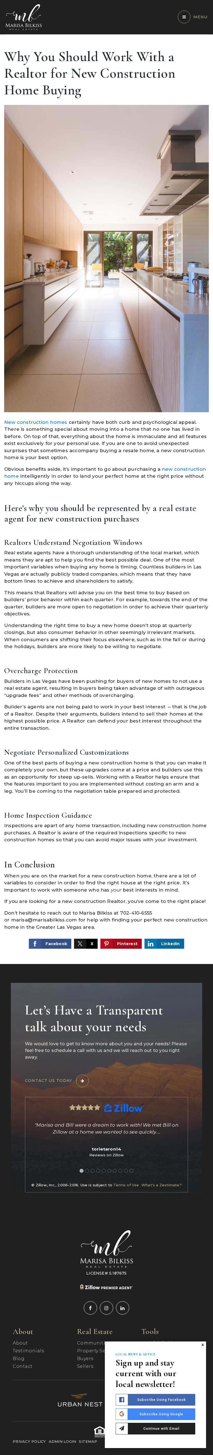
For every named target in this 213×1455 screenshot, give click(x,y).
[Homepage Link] (24, 16)
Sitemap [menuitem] (88, 1441)
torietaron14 (106, 1149)
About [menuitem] (20, 1343)
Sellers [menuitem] (85, 1366)
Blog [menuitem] (18, 1358)
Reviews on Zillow (106, 1155)
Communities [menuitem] (94, 1343)
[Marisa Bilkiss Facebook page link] (90, 1308)
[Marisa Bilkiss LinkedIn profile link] (122, 1308)
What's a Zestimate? (161, 1185)
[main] (106, 499)
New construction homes (35, 422)
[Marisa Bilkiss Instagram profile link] (106, 1308)
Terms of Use (126, 1185)
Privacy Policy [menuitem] (29, 1441)
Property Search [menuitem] (97, 1350)
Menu (200, 16)
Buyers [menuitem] (85, 1358)
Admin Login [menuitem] (62, 1441)
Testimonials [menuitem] (28, 1350)
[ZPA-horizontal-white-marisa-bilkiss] (106, 1286)
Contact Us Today (48, 1080)
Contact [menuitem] (23, 1366)
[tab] (81, 1171)
